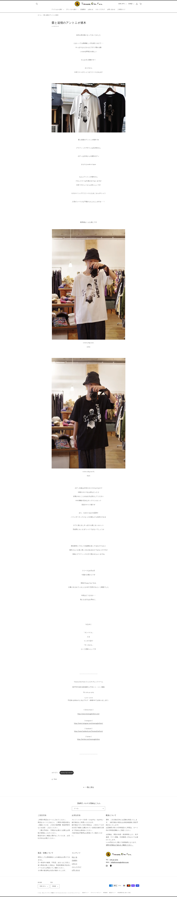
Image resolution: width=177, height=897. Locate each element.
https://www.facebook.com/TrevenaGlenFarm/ (88, 731)
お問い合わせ (76, 870)
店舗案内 (74, 860)
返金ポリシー (85, 892)
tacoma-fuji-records (66, 772)
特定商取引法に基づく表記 (124, 892)
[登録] (103, 808)
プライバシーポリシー (96, 892)
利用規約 (105, 892)
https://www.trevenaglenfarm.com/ (88, 714)
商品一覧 (74, 857)
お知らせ (74, 863)
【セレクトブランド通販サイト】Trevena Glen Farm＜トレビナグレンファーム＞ (61, 892)
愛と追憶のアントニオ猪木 (51, 15)
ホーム (40, 15)
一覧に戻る (89, 787)
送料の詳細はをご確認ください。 (119, 845)
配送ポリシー (112, 892)
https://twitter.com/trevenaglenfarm (88, 739)
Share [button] (55, 779)
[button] (37, 4)
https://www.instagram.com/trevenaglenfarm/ (88, 723)
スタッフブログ (76, 867)
